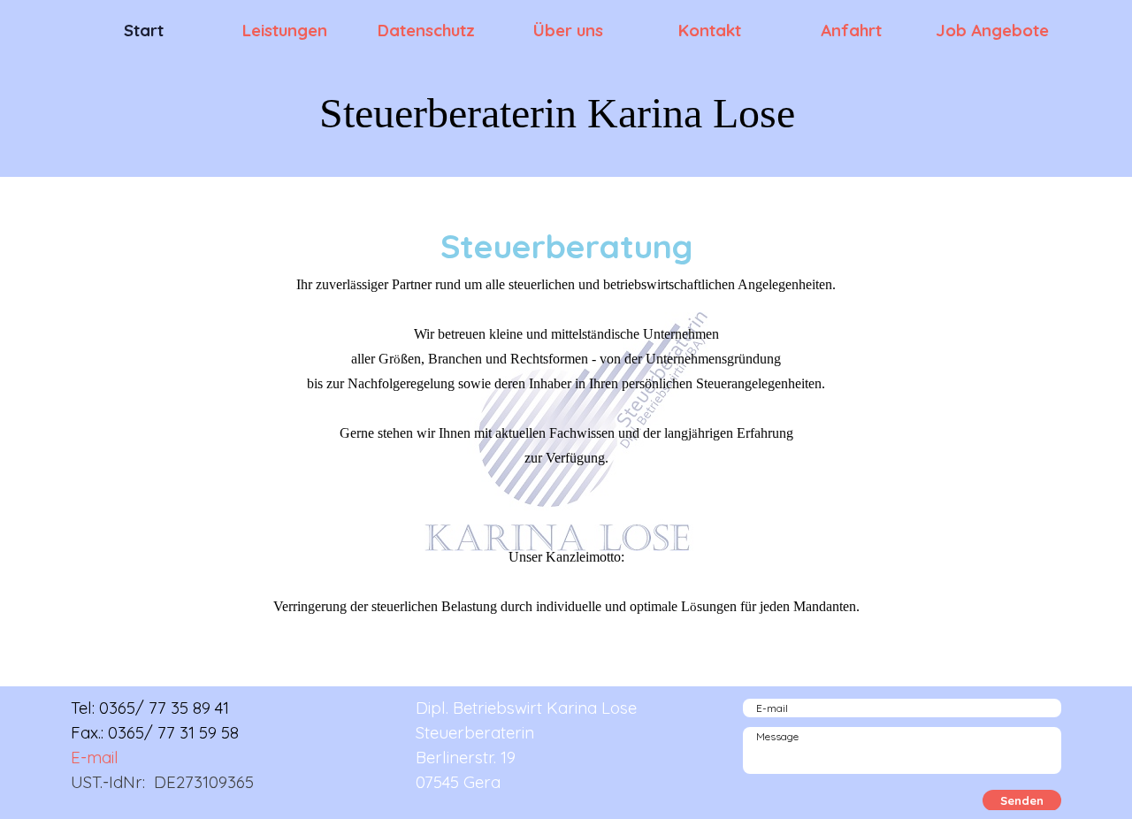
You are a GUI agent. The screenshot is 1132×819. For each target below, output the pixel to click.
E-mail (95, 757)
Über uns (568, 30)
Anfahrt (851, 30)
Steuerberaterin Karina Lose (557, 112)
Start (144, 30)
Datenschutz (426, 30)
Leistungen (284, 30)
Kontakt (709, 30)
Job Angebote (992, 30)
